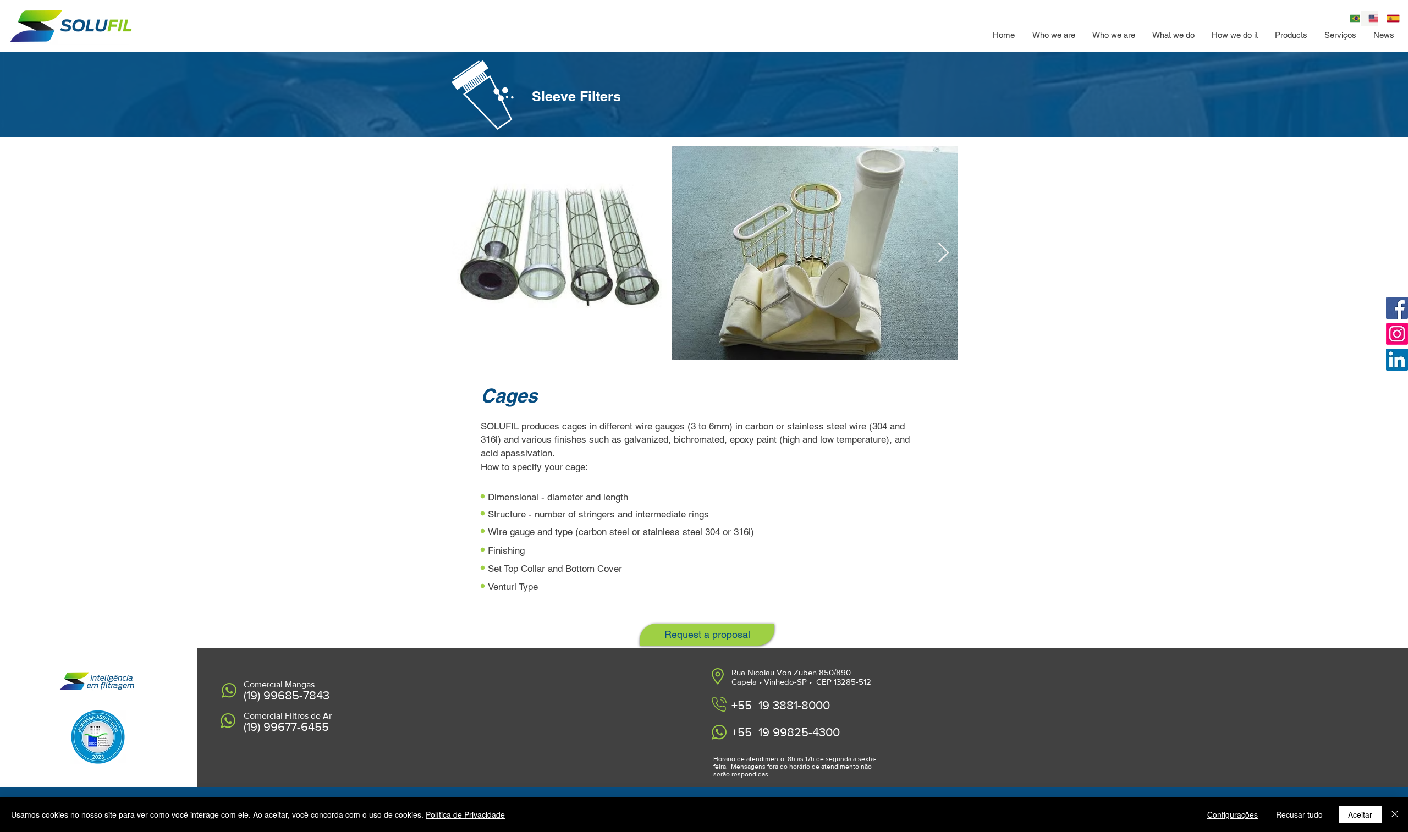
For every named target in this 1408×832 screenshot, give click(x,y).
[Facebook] (1397, 308)
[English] (1369, 18)
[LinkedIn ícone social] (1397, 360)
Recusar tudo (1299, 814)
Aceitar (1360, 814)
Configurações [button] (1232, 814)
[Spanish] (1387, 18)
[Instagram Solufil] (1397, 334)
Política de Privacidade (465, 814)
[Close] (1394, 814)
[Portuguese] (1351, 18)
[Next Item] (943, 253)
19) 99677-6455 (287, 726)
